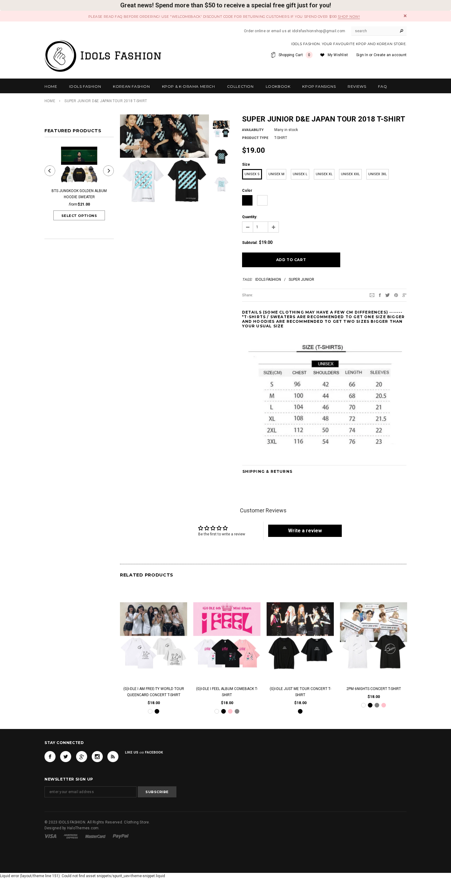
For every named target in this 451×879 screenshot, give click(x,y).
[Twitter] (387, 295)
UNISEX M (276, 174)
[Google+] (405, 295)
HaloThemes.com (82, 828)
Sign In (362, 55)
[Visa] (50, 836)
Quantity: (249, 217)
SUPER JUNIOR (301, 279)
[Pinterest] (396, 295)
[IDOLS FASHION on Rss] (112, 756)
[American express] (71, 836)
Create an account (390, 55)
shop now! (349, 16)
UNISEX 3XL (377, 174)
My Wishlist (338, 55)
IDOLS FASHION (268, 279)
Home (49, 101)
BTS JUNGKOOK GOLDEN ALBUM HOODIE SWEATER (79, 194)
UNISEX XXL (350, 174)
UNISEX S (252, 174)
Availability (253, 130)
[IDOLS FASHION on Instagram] (97, 756)
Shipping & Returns (267, 471)
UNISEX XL (324, 174)
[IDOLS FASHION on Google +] (81, 756)
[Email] (372, 295)
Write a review (305, 531)
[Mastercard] (95, 836)
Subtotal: (249, 243)
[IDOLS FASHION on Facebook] (50, 756)
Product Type (255, 138)
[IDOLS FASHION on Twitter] (65, 756)
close (405, 15)
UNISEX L (300, 174)
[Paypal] (121, 836)
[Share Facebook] (380, 295)
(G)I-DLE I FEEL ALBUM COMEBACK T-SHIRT (227, 692)
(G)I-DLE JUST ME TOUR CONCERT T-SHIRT (300, 692)
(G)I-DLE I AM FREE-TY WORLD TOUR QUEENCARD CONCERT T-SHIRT (153, 692)
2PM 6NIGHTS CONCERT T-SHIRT (373, 689)
